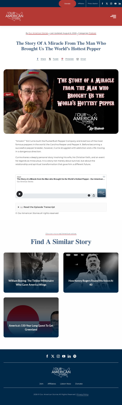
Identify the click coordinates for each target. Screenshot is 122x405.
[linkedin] (120, 4)
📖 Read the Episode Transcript (37, 207)
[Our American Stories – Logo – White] (14, 10)
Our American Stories (38, 33)
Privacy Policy (82, 394)
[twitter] (107, 4)
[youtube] (115, 4)
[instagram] (111, 4)
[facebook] (102, 4)
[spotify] (74, 356)
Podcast (92, 33)
